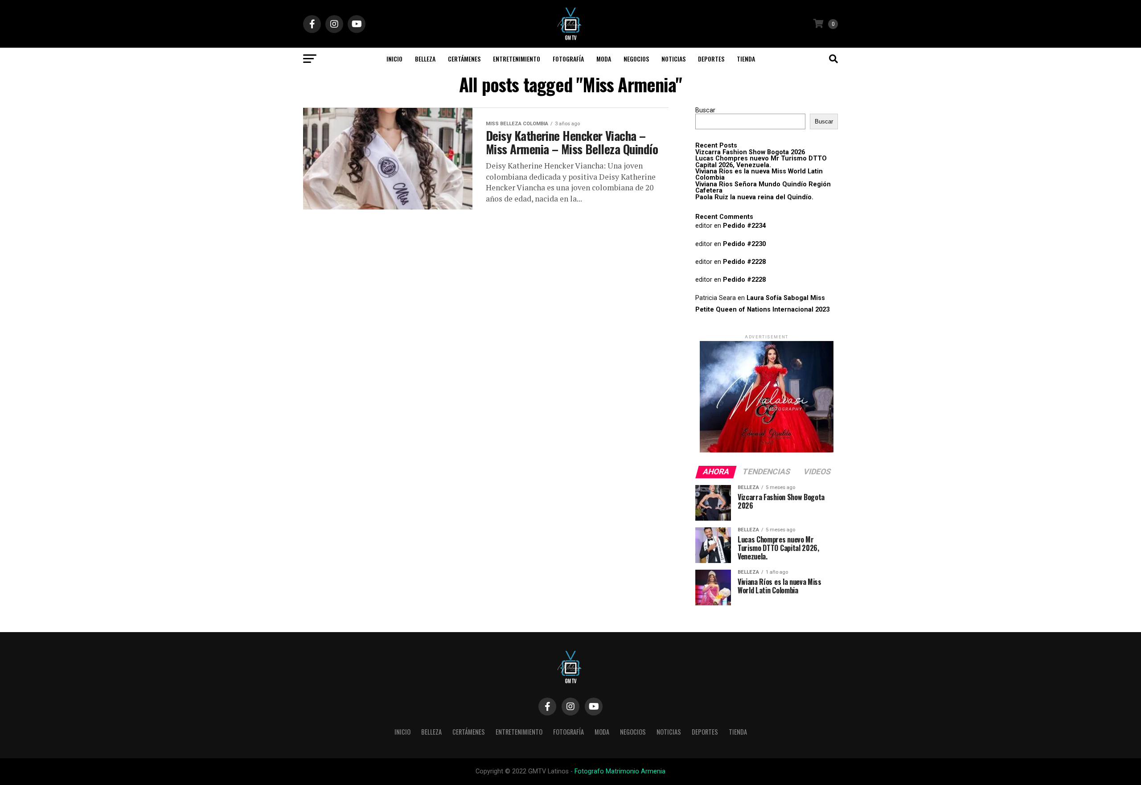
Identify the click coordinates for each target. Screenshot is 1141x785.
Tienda (746, 58)
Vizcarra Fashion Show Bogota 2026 (750, 152)
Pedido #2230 (744, 244)
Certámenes (464, 58)
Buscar (705, 110)
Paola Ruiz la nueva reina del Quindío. (754, 197)
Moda (603, 58)
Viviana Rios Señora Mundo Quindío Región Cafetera (763, 187)
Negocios (636, 58)
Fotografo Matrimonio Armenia (620, 771)
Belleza (425, 58)
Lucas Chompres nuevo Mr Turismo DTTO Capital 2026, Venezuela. (761, 162)
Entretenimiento (516, 58)
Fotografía (568, 58)
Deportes (711, 58)
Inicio (394, 58)
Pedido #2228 (744, 262)
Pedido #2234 (744, 226)
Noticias (673, 58)
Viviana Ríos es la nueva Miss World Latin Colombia (759, 174)
